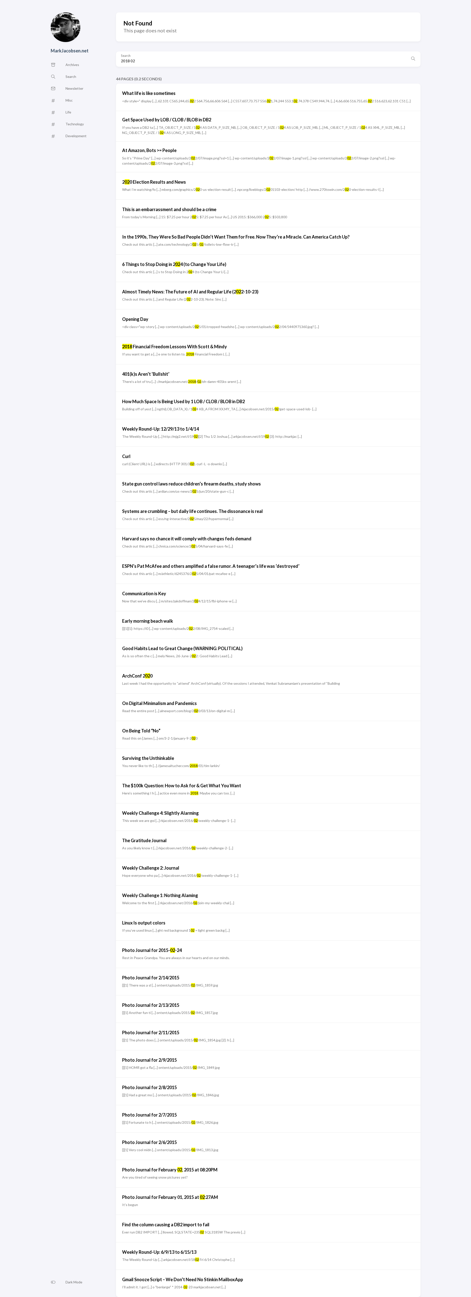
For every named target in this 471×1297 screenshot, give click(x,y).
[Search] (413, 59)
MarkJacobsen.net (70, 50)
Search (126, 56)
